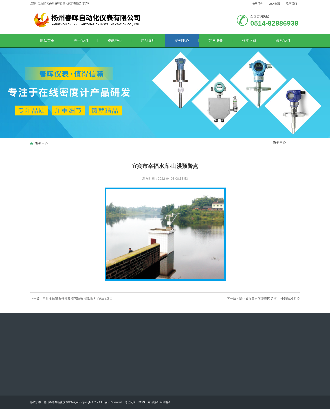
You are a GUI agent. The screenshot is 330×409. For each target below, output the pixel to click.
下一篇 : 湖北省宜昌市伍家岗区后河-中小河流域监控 (263, 299)
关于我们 (81, 40)
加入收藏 (274, 3)
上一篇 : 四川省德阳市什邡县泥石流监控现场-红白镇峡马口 (71, 299)
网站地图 (153, 402)
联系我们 (291, 3)
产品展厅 (148, 40)
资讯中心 (114, 40)
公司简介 (257, 3)
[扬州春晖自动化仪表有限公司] (86, 20)
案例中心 (182, 40)
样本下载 (249, 40)
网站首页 (47, 40)
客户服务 (215, 40)
